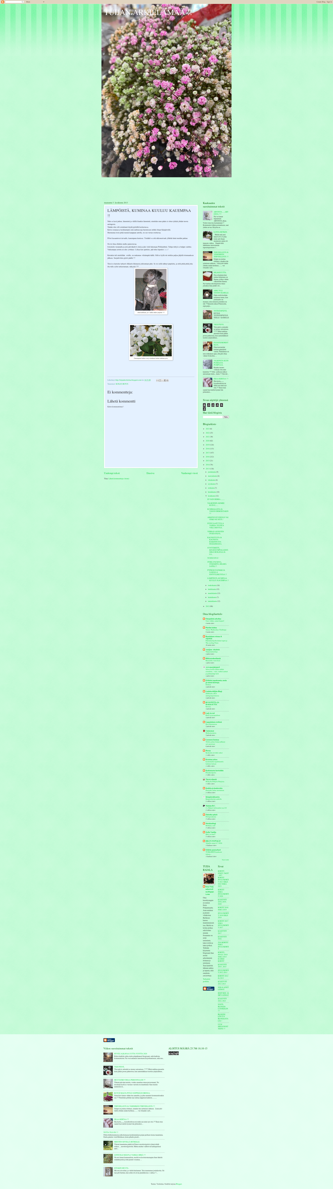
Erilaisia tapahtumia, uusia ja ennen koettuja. (216, 681)
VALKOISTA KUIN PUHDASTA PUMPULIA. (221, 362)
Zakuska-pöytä (211, 814)
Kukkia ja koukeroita (214, 788)
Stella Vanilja (211, 832)
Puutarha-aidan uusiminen (215, 790)
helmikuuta (212, 597)
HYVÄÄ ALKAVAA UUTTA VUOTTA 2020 (130, 1053)
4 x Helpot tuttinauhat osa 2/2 (216, 808)
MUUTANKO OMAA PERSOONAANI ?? (129, 1080)
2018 (208, 448)
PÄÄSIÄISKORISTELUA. (221, 343)
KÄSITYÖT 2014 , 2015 (222, 965)
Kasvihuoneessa (211, 724)
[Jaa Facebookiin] (165, 380)
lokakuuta (212, 480)
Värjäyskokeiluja (212, 651)
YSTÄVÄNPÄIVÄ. (220, 311)
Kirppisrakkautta (213, 797)
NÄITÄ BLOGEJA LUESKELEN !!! (223, 1007)
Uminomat (210, 731)
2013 (208, 468)
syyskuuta (212, 484)
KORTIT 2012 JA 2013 (223, 977)
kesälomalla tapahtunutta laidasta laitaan (214, 762)
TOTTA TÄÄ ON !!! (110, 1132)
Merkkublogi (211, 823)
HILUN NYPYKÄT (213, 841)
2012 (208, 606)
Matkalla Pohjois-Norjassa (215, 781)
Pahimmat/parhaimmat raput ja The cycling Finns (216, 641)
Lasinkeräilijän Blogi (214, 691)
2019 (208, 444)
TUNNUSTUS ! (213, 558)
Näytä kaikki (225, 860)
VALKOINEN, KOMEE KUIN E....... (215, 504)
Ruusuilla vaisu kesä (213, 660)
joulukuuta (212, 472)
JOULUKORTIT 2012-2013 (223, 971)
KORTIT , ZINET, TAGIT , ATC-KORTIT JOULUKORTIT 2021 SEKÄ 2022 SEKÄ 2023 (223, 878)
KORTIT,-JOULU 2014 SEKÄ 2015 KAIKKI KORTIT (223, 956)
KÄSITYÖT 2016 (222, 937)
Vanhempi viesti (189, 473)
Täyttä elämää (211, 779)
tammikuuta (212, 601)
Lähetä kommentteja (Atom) (119, 478)
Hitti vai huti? (211, 834)
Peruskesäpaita (211, 772)
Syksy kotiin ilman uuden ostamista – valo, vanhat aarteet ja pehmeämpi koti (217, 671)
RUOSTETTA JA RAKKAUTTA (212, 703)
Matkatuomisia (211, 733)
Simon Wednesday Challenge (216, 630)
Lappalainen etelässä (214, 722)
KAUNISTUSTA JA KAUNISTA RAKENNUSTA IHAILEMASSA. (214, 540)
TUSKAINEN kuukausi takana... (214, 853)
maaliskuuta (212, 593)
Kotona (208, 706)
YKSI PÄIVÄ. (219, 324)
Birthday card (210, 825)
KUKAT (119, 384)
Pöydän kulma (211, 627)
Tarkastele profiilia (206, 980)
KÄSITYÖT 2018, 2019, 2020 (222, 901)
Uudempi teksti (112, 473)
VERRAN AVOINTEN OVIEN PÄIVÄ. (215, 532)
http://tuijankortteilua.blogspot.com (210, 890)
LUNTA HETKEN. (220, 232)
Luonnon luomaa (212, 739)
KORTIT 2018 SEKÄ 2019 (223, 908)
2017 (208, 452)
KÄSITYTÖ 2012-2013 (222, 982)
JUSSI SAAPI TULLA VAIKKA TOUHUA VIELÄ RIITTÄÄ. (215, 525)
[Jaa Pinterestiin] (167, 380)
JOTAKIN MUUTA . (121, 1168)
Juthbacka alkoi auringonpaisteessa (212, 694)
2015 (208, 460)
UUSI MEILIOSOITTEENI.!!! (223, 1026)
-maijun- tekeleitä (213, 649)
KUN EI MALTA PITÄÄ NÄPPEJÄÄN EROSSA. (132, 1093)
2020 (208, 440)
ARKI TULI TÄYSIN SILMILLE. (221, 291)
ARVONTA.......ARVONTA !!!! (221, 213)
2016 (208, 456)
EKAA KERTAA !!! (221, 378)
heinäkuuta (212, 492)
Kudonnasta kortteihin (214, 770)
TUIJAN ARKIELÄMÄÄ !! (148, 12)
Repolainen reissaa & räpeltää (214, 637)
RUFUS (125, 384)
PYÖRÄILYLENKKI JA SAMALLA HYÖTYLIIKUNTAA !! (217, 572)
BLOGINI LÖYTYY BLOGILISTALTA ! (223, 1017)
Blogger (179, 1184)
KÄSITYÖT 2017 (222, 932)
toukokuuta (212, 585)
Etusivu (150, 473)
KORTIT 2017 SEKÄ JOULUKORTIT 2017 (223, 924)
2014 (208, 464)
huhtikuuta (212, 589)
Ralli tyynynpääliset (213, 715)
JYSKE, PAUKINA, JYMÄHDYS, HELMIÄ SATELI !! (216, 564)
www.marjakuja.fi (213, 667)
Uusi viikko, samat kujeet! (215, 621)
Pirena (208, 750)
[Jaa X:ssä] (162, 380)
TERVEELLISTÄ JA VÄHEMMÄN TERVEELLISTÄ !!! (221, 254)
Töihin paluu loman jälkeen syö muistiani (215, 743)
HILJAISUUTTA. (220, 272)
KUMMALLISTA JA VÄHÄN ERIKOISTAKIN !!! (217, 511)
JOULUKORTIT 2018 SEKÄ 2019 (223, 915)
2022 (208, 432)
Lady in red (210, 713)
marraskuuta (212, 476)
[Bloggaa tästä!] (160, 380)
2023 (208, 428)
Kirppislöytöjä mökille (214, 799)
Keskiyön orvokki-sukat (214, 753)
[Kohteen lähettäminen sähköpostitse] (157, 380)
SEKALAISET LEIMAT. (223, 988)
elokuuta (211, 488)
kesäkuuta (212, 496)
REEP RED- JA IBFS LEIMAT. (223, 994)
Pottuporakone (211, 817)
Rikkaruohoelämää (213, 658)
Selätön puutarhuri (213, 850)
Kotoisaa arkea (211, 759)
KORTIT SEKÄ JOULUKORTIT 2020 (223, 892)
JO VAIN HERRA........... (216, 499)
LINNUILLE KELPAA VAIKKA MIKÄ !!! (130, 1155)
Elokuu (208, 684)
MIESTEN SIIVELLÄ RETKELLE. (127, 1141)
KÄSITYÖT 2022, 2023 (222, 999)
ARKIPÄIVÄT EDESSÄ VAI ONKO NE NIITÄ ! (217, 518)
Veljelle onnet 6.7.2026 (214, 843)
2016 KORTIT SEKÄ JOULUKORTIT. (223, 945)
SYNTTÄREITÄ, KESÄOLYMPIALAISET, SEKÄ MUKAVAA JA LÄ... (217, 550)
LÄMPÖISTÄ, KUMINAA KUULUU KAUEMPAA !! (218, 579)
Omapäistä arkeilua (213, 618)
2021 (208, 436)
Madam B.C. (210, 805)
